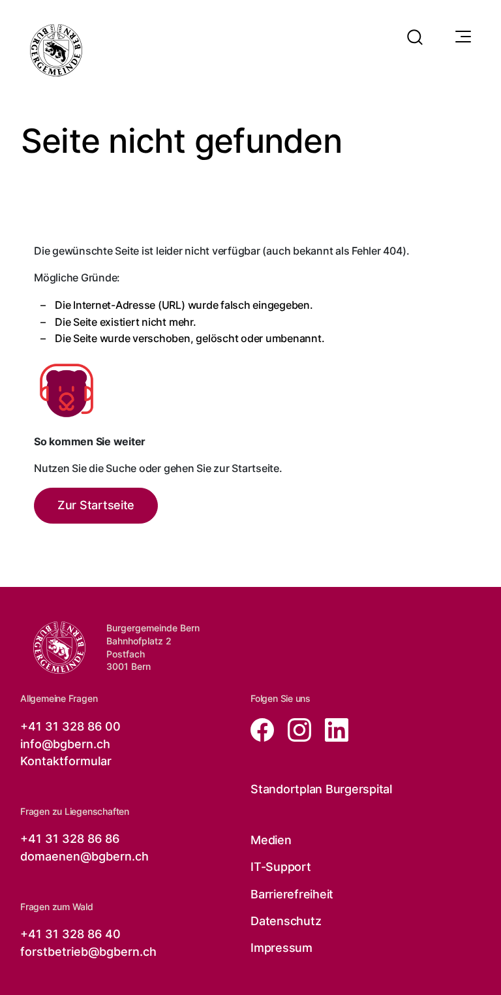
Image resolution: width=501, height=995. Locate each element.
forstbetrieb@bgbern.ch (88, 951)
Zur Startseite (95, 505)
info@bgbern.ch (65, 744)
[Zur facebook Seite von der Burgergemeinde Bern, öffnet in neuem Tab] (263, 729)
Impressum (281, 948)
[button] (415, 29)
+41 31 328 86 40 (70, 934)
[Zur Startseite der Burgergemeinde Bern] (56, 50)
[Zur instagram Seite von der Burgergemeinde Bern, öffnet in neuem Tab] (295, 729)
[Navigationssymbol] (462, 37)
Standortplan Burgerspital (321, 789)
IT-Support (280, 867)
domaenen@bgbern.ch (84, 856)
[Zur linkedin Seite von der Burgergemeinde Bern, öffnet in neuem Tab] (331, 729)
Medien (271, 840)
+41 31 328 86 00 (70, 726)
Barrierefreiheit (291, 894)
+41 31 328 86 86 (69, 838)
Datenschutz (285, 921)
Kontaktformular (66, 761)
